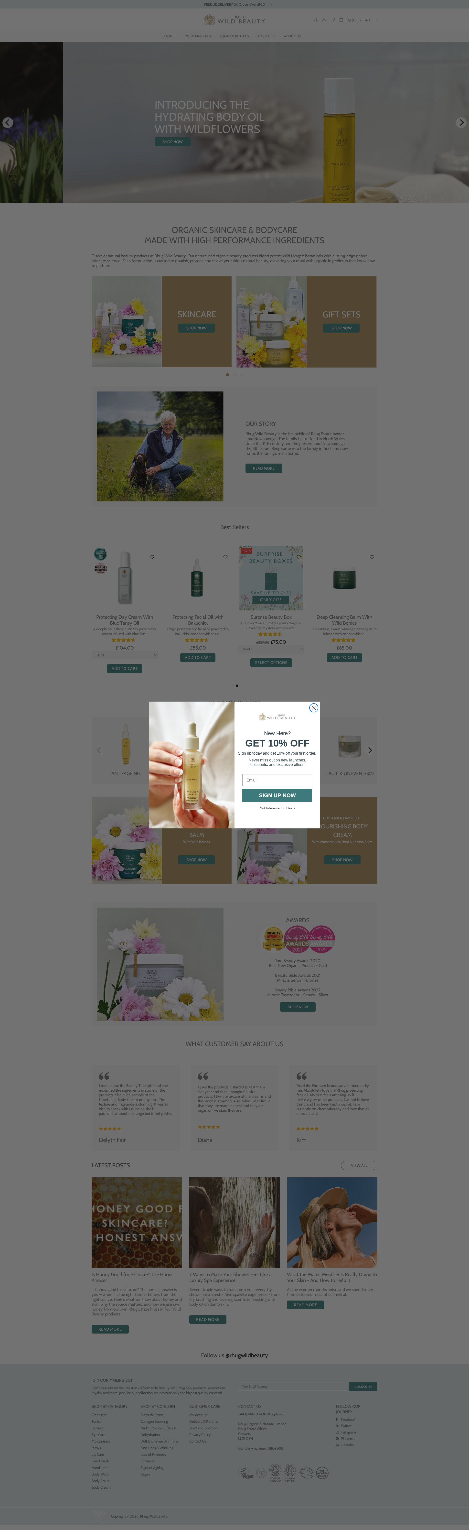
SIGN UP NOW (277, 795)
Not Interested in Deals (277, 808)
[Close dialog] (313, 708)
